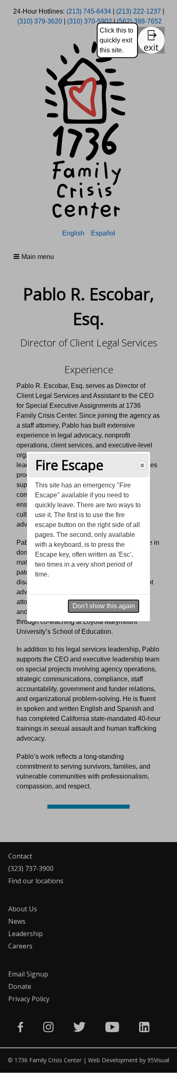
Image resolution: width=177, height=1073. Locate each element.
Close (142, 465)
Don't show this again (103, 605)
